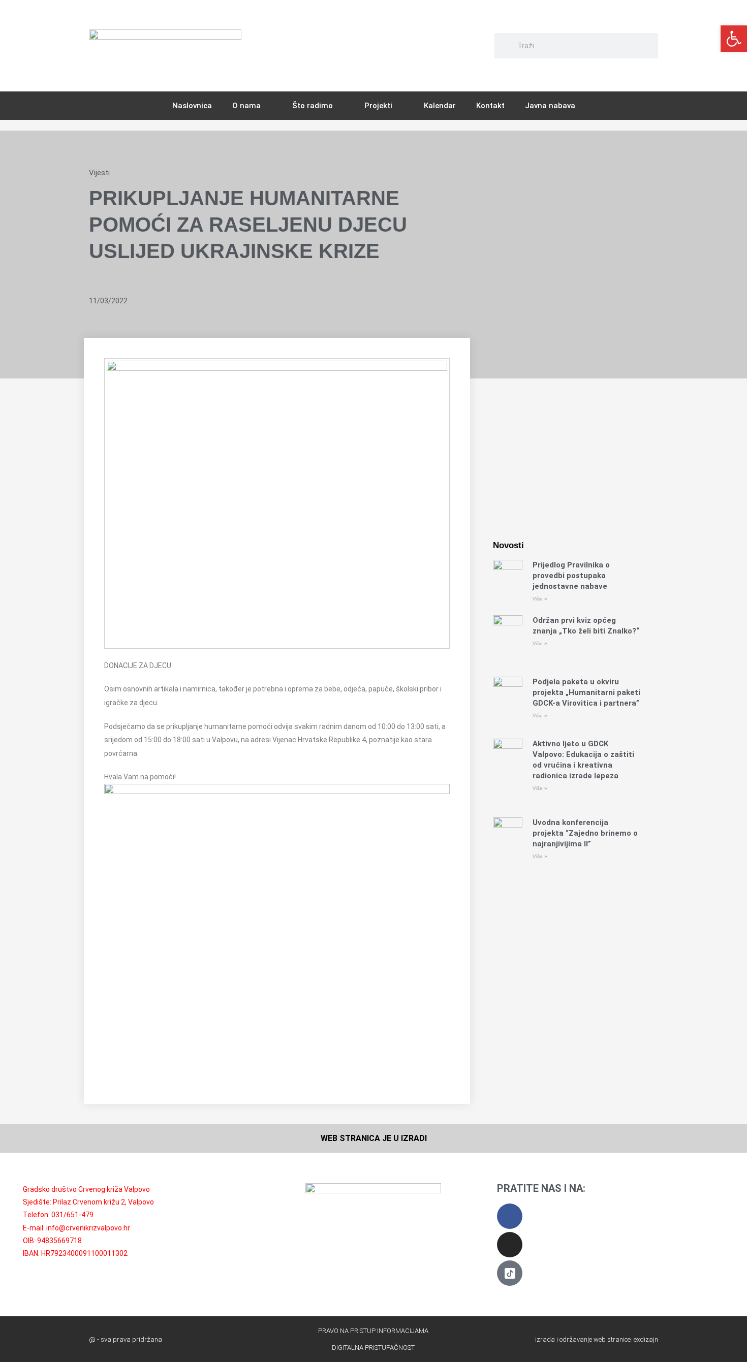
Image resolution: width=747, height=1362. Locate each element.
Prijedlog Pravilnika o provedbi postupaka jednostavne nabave (571, 575)
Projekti (378, 105)
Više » (540, 598)
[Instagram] (509, 1244)
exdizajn (646, 1339)
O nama (246, 105)
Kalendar (440, 105)
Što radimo (312, 105)
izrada (545, 1339)
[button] (734, 38)
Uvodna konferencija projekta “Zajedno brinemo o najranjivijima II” (585, 833)
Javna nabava (550, 105)
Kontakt (490, 105)
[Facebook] (509, 1216)
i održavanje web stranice (593, 1339)
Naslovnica (192, 105)
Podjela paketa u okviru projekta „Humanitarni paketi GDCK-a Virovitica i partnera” (586, 692)
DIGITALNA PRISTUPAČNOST (373, 1347)
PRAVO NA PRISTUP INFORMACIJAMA (373, 1331)
